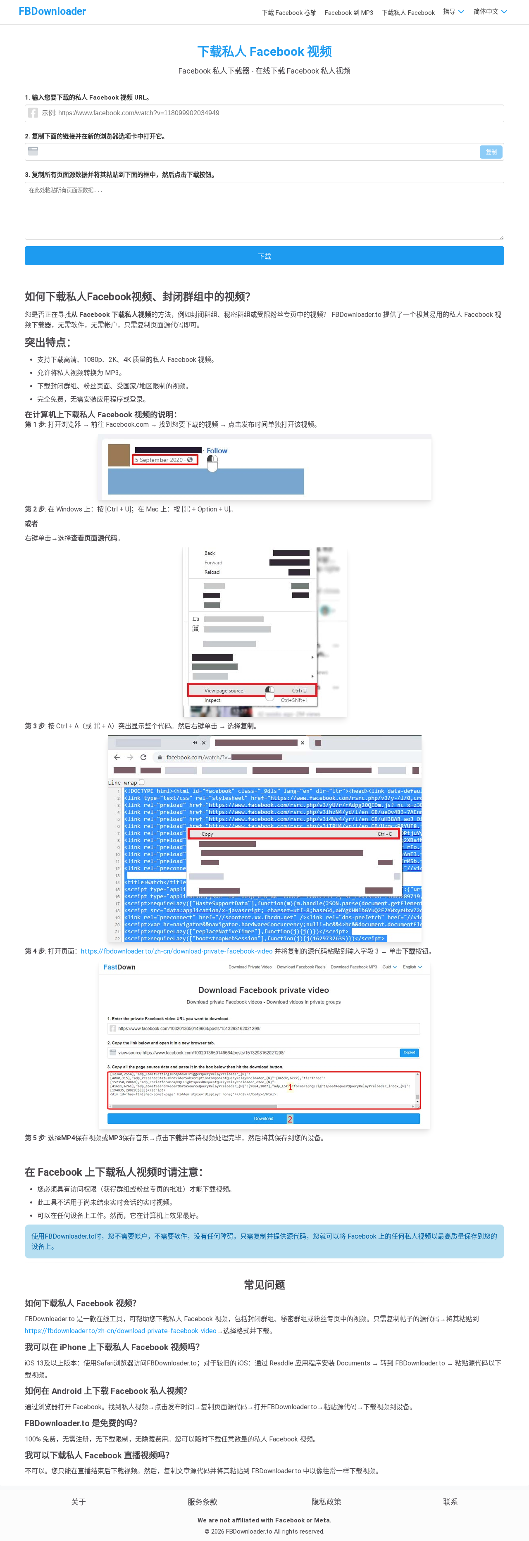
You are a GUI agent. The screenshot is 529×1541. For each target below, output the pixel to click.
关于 (78, 1502)
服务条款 (202, 1502)
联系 (450, 1502)
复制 (491, 152)
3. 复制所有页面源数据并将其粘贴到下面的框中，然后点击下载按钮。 (121, 174)
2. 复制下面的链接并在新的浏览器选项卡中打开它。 (96, 136)
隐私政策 (326, 1502)
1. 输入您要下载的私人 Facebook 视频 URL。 (89, 97)
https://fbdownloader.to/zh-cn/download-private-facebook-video (177, 951)
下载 (264, 256)
